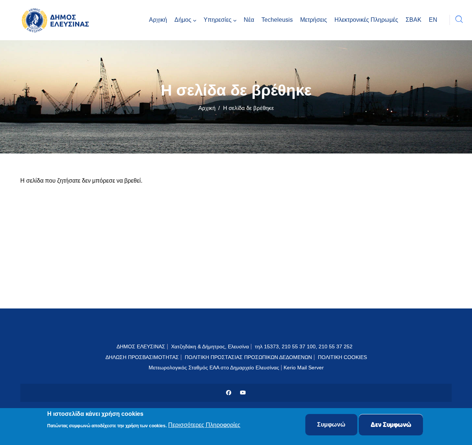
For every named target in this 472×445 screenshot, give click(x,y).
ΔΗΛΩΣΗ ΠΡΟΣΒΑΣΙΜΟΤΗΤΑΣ (142, 357)
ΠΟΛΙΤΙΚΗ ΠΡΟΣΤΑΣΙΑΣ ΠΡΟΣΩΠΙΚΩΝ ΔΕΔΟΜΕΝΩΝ (248, 357)
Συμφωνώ (331, 424)
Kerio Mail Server (304, 367)
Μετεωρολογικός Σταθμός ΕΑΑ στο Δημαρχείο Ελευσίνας (214, 367)
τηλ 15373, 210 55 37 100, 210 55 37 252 (304, 346)
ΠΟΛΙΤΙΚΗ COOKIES (342, 357)
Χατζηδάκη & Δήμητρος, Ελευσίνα (210, 346)
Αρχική (206, 108)
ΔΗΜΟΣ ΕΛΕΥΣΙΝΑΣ (141, 346)
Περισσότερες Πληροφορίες (204, 425)
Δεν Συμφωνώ (391, 424)
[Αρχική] (57, 20)
